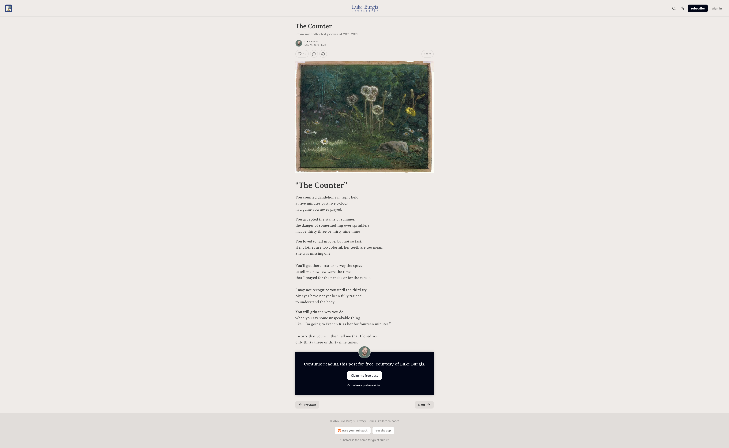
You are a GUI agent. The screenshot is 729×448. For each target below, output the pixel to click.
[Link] (290, 185)
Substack (345, 440)
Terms (372, 421)
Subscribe (698, 8)
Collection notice (388, 421)
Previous (310, 405)
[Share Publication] (682, 8)
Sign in (717, 8)
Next (421, 405)
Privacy (361, 421)
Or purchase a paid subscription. (364, 385)
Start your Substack (355, 430)
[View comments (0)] (314, 54)
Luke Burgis (311, 41)
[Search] (674, 8)
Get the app (383, 430)
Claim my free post (364, 375)
